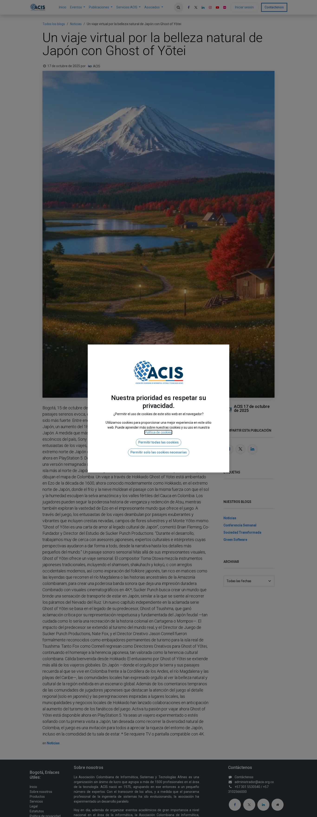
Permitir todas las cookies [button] (158, 442)
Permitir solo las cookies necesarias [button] (158, 452)
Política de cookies (158, 432)
